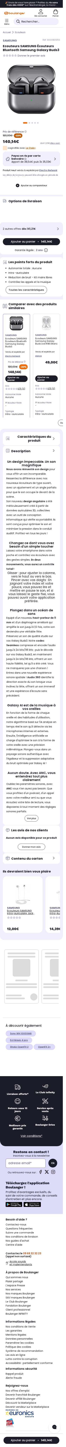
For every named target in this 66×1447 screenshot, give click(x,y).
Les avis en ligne (15, 1355)
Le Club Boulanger (17, 1301)
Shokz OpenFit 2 (19, 1047)
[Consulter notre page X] (47, 1173)
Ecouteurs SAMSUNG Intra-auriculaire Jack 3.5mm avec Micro (20, 913)
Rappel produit (14, 1374)
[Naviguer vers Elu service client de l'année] (31, 1422)
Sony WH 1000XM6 (21, 1033)
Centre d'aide (14, 1245)
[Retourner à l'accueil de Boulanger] (14, 13)
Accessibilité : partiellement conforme (29, 1363)
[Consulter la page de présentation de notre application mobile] (14, 1204)
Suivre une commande (20, 1232)
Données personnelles (19, 1339)
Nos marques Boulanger (20, 1293)
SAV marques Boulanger (20, 1297)
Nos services (13, 1289)
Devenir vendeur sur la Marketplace (27, 1407)
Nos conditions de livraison (22, 1236)
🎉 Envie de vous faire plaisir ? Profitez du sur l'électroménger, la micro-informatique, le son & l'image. (31, 3)
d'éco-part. (55, 143)
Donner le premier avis (31, 55)
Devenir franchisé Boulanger (23, 1394)
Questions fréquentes (19, 1228)
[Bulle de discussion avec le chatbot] (54, 1427)
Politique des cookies (18, 1347)
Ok (53, 1163)
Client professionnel (18, 1309)
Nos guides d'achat (17, 1240)
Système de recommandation (24, 1351)
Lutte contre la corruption (21, 1359)
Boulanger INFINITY (17, 1314)
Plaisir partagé (14, 1281)
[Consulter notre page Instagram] (53, 1173)
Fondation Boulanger (18, 1305)
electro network (48, 170)
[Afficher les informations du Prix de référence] (25, 131)
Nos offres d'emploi (17, 1390)
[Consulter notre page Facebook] (40, 1173)
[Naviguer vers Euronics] (31, 1413)
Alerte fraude (14, 1378)
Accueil (7, 32)
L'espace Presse (15, 1285)
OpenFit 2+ (44, 1047)
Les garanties (14, 1330)
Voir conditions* (31, 1136)
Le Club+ (31, 147)
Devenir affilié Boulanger (21, 1399)
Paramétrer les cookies (20, 1343)
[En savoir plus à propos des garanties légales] (46, 250)
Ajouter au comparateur (34, 185)
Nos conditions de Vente (21, 1326)
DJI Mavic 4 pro (19, 1040)
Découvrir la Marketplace (21, 1403)
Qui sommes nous (17, 1277)
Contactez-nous (16, 1224)
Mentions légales (16, 1334)
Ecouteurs (20, 32)
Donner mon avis (31, 846)
